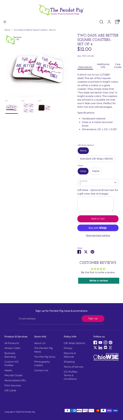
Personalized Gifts (15, 380)
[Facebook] (95, 342)
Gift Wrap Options (74, 343)
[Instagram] (105, 342)
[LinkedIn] (100, 347)
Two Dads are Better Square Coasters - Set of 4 (35, 30)
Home (7, 30)
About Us (39, 343)
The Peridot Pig (28, 412)
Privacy (68, 348)
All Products (11, 343)
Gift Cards (10, 390)
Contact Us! (41, 370)
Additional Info (103, 66)
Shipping (69, 361)
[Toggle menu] (5, 22)
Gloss (83, 171)
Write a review (98, 280)
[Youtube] (100, 342)
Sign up (93, 318)
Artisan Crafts (12, 348)
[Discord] (105, 347)
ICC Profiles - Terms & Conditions (71, 375)
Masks (8, 370)
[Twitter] (95, 347)
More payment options (98, 235)
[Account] (109, 20)
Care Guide (117, 66)
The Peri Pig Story (44, 356)
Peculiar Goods (13, 375)
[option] (36, 67)
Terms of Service (73, 366)
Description (85, 67)
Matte (95, 171)
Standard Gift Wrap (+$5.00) (96, 158)
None (83, 150)
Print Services (12, 385)
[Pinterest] (110, 342)
